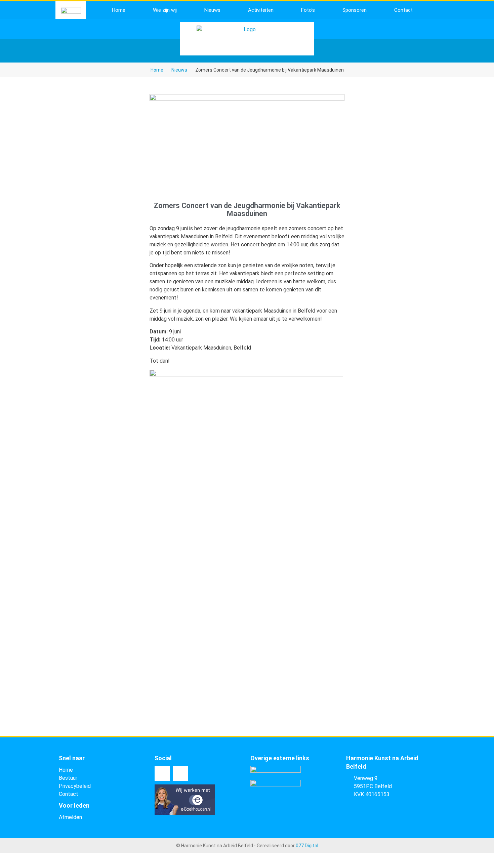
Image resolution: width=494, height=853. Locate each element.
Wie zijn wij (165, 10)
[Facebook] (162, 773)
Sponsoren (354, 10)
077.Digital (307, 845)
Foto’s (308, 10)
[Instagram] (180, 773)
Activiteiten (261, 10)
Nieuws (212, 10)
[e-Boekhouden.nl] (185, 813)
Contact (403, 10)
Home (118, 10)
